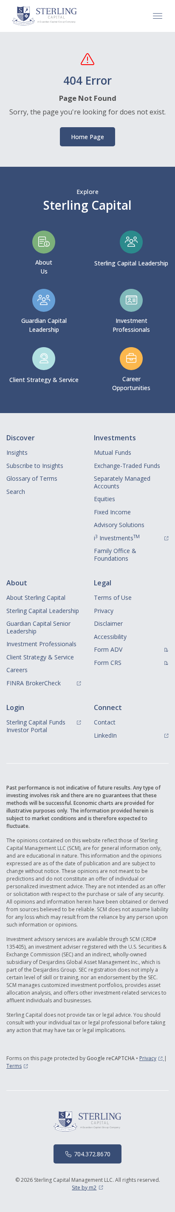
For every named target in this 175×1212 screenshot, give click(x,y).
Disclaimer (108, 623)
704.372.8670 (91, 1153)
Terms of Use (113, 597)
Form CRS (131, 662)
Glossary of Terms (31, 478)
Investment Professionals (41, 644)
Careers (17, 670)
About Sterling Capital (35, 597)
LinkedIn (131, 735)
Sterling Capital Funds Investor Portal (43, 726)
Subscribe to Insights (34, 466)
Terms (17, 1065)
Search (15, 492)
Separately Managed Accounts (122, 482)
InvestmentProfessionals (131, 325)
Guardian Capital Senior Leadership (38, 627)
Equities (104, 499)
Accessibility (110, 637)
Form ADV (131, 649)
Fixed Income (112, 512)
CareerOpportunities (131, 383)
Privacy (103, 611)
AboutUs (43, 266)
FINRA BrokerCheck (43, 683)
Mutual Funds (112, 452)
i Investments (131, 537)
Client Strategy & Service (44, 380)
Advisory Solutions (119, 525)
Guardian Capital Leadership (44, 325)
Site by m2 (87, 1187)
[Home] (44, 16)
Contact (105, 722)
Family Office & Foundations (115, 554)
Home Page (87, 137)
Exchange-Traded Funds (127, 466)
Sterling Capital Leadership (131, 263)
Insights (17, 452)
